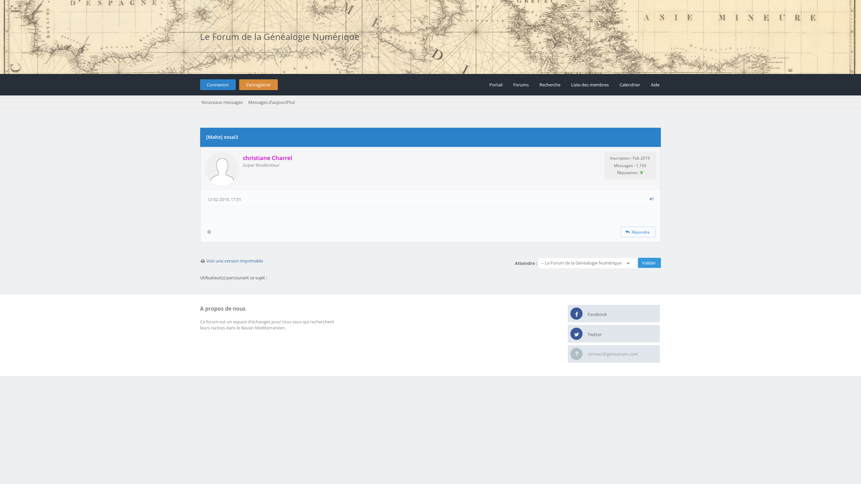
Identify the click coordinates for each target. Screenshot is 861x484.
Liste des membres (590, 85)
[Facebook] (576, 314)
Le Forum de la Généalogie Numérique (280, 37)
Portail (495, 85)
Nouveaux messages (222, 102)
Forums (521, 85)
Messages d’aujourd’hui (271, 102)
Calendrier (630, 85)
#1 (651, 198)
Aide (655, 85)
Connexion (218, 85)
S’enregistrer (258, 85)
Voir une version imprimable (235, 261)
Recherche (549, 85)
